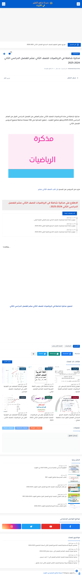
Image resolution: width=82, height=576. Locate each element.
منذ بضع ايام (62, 465)
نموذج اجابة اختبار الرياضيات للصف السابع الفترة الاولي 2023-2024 (55, 226)
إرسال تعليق (73, 436)
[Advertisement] (41, 25)
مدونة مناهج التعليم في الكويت (52, 573)
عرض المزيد (7, 362)
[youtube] (50, 526)
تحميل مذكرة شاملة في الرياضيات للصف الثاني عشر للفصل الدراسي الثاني (41, 306)
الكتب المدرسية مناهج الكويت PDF (56, 477)
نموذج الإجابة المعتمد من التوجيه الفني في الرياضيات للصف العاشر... (15, 389)
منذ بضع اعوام (70, 217)
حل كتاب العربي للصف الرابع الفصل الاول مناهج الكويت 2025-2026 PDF (45, 496)
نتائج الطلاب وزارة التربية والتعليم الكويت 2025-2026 (50, 506)
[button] (67, 354)
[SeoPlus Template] (79, 573)
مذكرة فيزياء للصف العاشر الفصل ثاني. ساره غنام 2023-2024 (58, 551)
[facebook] (70, 526)
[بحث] (3, 4)
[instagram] (11, 526)
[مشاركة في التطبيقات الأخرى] (33, 354)
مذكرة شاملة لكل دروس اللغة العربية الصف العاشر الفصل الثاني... (42, 389)
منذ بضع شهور (74, 384)
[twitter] (31, 526)
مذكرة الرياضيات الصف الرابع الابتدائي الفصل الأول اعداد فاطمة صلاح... (68, 417)
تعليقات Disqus (8, 428)
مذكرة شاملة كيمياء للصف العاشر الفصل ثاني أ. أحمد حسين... (58, 557)
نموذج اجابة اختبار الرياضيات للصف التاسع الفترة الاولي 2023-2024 (55, 232)
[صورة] (74, 469)
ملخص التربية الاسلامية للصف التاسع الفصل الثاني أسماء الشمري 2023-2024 (52, 545)
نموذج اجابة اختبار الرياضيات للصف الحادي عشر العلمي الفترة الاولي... (54, 220)
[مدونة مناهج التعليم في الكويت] (42, 4)
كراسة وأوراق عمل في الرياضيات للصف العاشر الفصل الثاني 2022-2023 (41, 417)
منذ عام (63, 475)
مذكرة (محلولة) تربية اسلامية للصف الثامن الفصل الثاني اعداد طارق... (55, 563)
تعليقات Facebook (22, 428)
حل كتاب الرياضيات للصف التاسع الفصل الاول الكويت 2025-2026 (46, 487)
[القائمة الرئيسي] (78, 4)
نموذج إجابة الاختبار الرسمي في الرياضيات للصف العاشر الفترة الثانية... (69, 389)
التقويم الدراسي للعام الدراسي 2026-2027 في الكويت (50, 468)
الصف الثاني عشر (57, 346)
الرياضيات (75, 53)
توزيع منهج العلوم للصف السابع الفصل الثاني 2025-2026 (46, 45)
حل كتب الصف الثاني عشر (48, 190)
